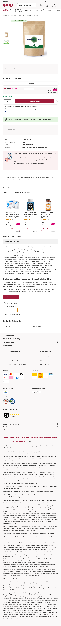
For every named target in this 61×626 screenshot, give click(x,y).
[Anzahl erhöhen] (10, 101)
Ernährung (21, 15)
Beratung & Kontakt (45, 1)
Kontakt (54, 437)
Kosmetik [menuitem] (35, 10)
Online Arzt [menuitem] (11, 10)
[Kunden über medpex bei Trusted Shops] (12, 415)
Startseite (5, 15)
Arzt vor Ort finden (41, 167)
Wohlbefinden (13, 15)
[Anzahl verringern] (5, 101)
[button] (24, 167)
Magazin (15, 1)
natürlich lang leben (27, 144)
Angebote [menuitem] (58, 10)
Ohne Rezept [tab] (30, 83)
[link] (6, 401)
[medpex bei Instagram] (37, 392)
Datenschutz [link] (34, 437)
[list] (6, 38)
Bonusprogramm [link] (7, 1)
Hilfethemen (55, 1)
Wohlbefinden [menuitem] (27, 10)
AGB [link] (22, 437)
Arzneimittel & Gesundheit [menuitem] (18, 10)
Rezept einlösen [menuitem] (5, 10)
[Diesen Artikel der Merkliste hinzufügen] (56, 101)
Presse (17, 437)
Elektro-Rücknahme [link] (45, 437)
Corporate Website (8, 437)
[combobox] (26, 5)
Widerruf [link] (26, 437)
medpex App (22, 1)
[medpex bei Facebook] (33, 392)
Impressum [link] (6, 442)
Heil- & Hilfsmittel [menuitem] (42, 10)
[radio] (5, 88)
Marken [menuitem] (49, 10)
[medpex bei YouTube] (40, 392)
